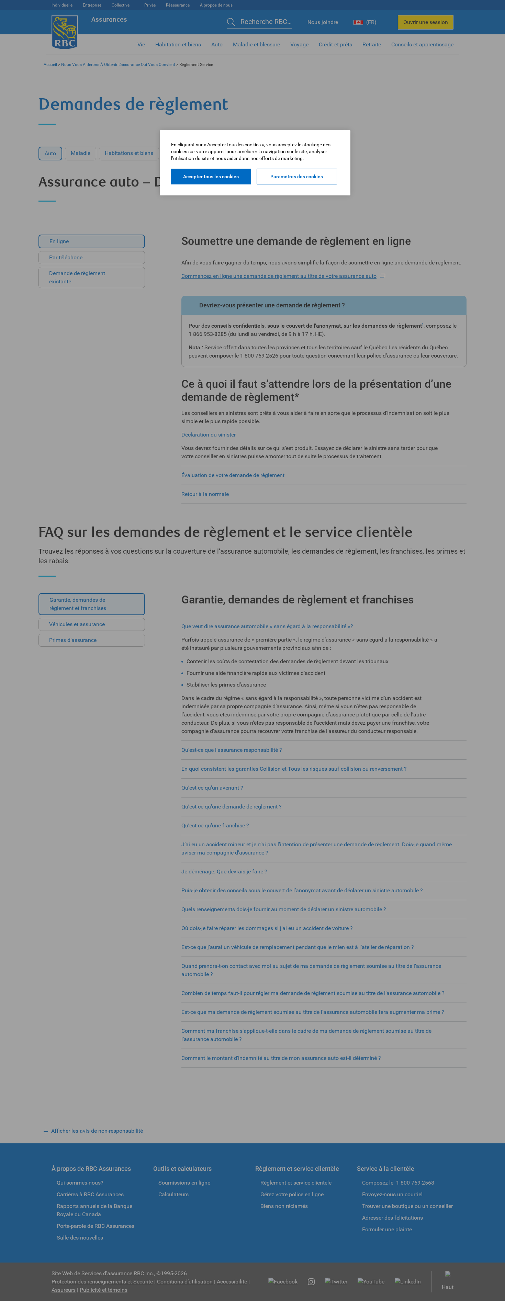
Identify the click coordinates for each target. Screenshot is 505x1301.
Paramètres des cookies (296, 176)
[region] (255, 162)
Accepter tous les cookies (211, 176)
